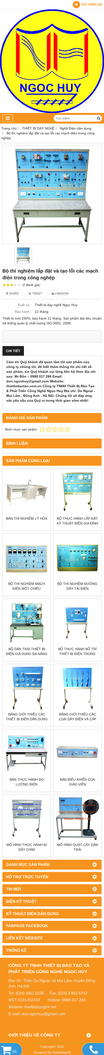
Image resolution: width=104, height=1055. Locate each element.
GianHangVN (61, 1052)
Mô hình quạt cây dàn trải (77, 847)
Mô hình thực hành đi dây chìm (27, 847)
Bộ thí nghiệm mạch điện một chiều (26, 586)
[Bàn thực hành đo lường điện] (26, 753)
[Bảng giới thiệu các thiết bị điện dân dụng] (26, 688)
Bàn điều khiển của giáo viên (77, 782)
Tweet (36, 293)
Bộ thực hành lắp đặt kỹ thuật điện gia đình (77, 521)
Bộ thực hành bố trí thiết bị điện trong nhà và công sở (77, 654)
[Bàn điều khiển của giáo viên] (77, 753)
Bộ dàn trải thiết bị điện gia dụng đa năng (26, 651)
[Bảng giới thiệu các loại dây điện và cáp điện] (77, 688)
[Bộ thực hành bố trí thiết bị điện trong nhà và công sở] (77, 622)
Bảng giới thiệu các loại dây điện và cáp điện (77, 719)
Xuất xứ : (24, 305)
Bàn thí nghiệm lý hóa (26, 518)
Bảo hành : (23, 312)
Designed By (43, 1052)
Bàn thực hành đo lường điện (27, 782)
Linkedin (61, 293)
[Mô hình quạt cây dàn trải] (77, 818)
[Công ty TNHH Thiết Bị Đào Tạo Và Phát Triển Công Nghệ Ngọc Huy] (52, 112)
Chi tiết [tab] (13, 351)
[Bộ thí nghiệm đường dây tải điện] (77, 557)
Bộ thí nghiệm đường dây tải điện (77, 586)
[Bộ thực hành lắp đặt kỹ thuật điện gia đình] (77, 492)
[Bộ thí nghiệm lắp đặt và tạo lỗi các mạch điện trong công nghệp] (52, 195)
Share (13, 293)
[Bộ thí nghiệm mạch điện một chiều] (26, 557)
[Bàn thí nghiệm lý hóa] (26, 492)
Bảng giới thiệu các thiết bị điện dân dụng (27, 716)
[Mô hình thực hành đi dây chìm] (26, 818)
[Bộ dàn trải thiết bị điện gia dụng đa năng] (26, 622)
